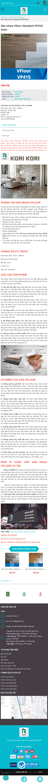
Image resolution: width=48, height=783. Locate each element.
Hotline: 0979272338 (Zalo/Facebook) (20, 626)
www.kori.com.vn (12, 616)
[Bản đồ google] (24, 707)
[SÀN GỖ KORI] (40, 594)
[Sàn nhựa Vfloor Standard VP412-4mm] (36, 560)
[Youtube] (32, 751)
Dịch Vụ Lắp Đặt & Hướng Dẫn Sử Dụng (15, 669)
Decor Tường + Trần (8, 666)
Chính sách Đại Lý (7, 677)
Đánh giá (5, 136)
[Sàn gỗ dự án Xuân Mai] (8, 594)
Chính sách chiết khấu (9, 686)
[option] (12, 566)
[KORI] (24, 10)
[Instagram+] (27, 751)
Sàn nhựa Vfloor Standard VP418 (23, 532)
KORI (40, 772)
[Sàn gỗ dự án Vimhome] (24, 594)
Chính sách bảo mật (8, 680)
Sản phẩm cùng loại (24, 549)
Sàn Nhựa (4, 660)
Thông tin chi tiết (9, 125)
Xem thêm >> (6, 581)
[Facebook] (16, 751)
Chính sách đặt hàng (8, 683)
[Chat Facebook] (40, 779)
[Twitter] (21, 751)
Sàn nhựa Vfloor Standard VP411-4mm (15, 569)
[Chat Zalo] (24, 779)
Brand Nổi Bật (6, 654)
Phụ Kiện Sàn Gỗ (7, 663)
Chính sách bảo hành (9, 689)
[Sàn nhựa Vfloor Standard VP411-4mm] (12, 560)
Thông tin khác (8, 130)
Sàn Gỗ (3, 657)
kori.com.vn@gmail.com (15, 621)
